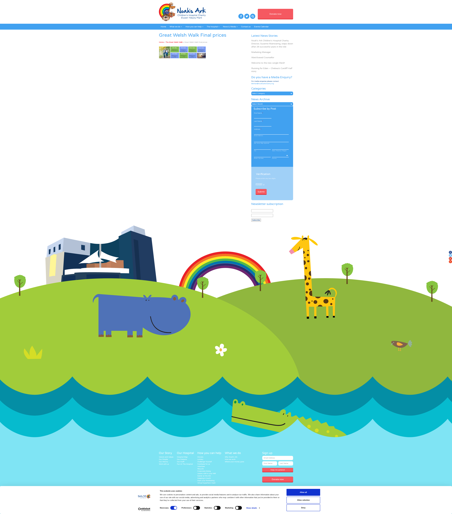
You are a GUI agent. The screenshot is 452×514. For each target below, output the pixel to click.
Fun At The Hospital (185, 464)
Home (163, 26)
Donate (200, 457)
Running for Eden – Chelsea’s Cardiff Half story (271, 70)
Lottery (200, 459)
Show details (251, 508)
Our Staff (180, 462)
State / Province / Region (279, 150)
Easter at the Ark (204, 476)
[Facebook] (450, 252)
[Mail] (450, 261)
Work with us (164, 464)
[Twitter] (450, 255)
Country (274, 158)
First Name (258, 113)
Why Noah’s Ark (231, 457)
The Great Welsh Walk (174, 42)
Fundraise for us (203, 464)
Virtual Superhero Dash (206, 483)
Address (257, 129)
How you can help (194, 26)
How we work (230, 459)
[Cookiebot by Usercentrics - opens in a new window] (144, 509)
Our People (163, 459)
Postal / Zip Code (259, 158)
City (255, 150)
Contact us (246, 26)
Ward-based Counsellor (262, 57)
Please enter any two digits (266, 178)
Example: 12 (260, 185)
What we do (175, 26)
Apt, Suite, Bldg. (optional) (261, 143)
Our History (163, 462)
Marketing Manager (261, 52)
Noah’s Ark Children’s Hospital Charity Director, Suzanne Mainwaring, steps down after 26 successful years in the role (272, 43)
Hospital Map (182, 457)
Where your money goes (234, 462)
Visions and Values (166, 457)
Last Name (258, 121)
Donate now (275, 14)
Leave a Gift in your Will (206, 473)
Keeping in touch (204, 478)
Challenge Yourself (204, 462)
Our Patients (182, 459)
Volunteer (201, 466)
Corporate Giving (204, 471)
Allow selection (303, 500)
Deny (303, 508)
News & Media (229, 26)
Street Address (258, 135)
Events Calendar (261, 26)
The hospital (212, 26)
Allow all (303, 492)
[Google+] (450, 258)
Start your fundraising (205, 481)
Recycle (200, 469)
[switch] (196, 508)
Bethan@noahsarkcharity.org (262, 84)
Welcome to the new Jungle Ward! (268, 63)
